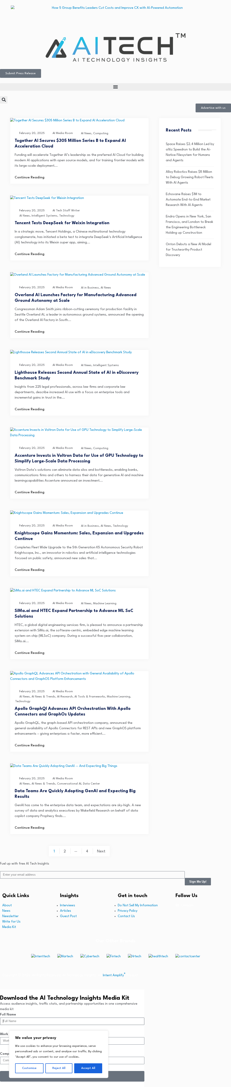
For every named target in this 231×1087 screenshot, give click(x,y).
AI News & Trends (43, 696)
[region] (58, 1054)
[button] (115, 87)
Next (101, 851)
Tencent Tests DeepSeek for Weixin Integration (62, 223)
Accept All (88, 1068)
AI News (86, 133)
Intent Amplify (114, 975)
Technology (66, 215)
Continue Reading (29, 177)
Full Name (8, 1014)
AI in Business (90, 287)
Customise (29, 1068)
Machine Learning (104, 603)
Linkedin (187, 905)
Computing (100, 133)
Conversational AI (69, 783)
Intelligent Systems (44, 215)
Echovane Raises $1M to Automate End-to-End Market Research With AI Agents (188, 200)
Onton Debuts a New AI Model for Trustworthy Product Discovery (188, 250)
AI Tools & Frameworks (89, 696)
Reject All (58, 1068)
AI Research (65, 696)
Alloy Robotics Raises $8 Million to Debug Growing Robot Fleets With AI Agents (189, 177)
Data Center (91, 783)
